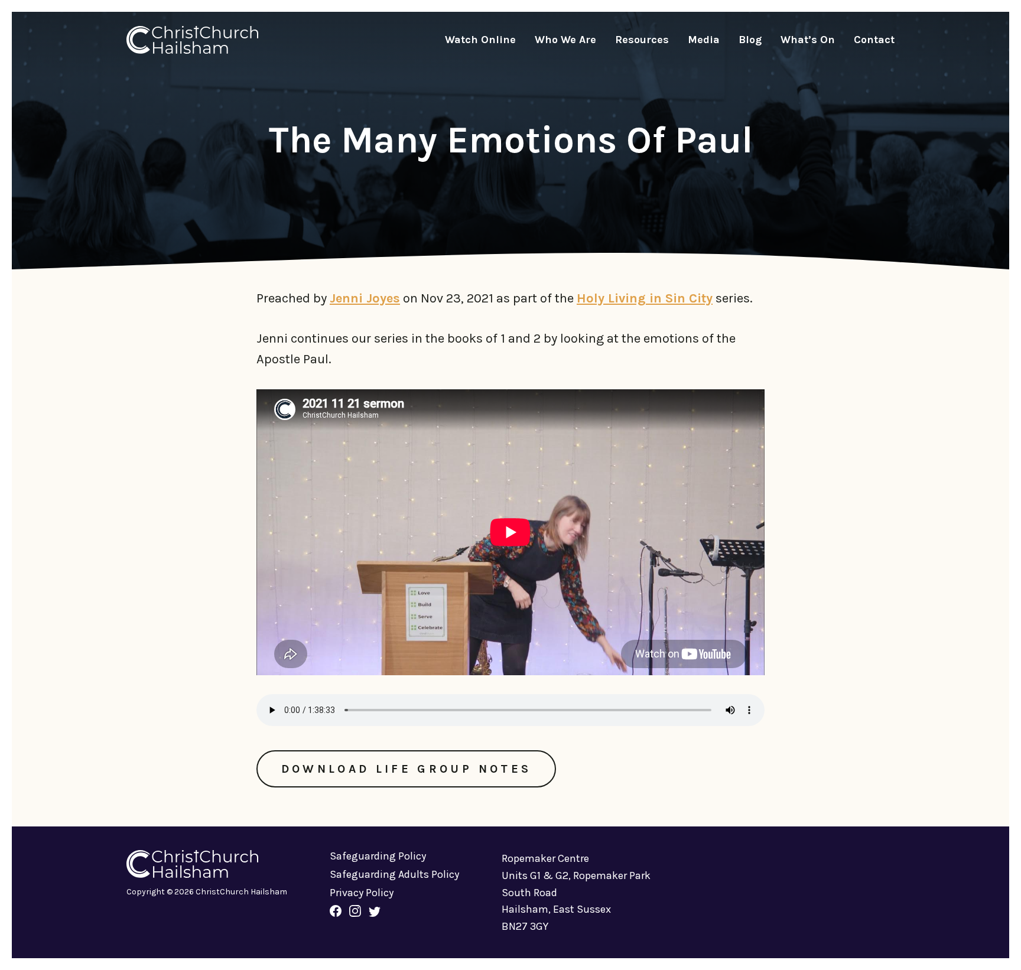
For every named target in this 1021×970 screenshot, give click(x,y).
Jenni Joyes (365, 298)
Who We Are (565, 39)
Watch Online (480, 39)
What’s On (808, 39)
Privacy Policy (362, 892)
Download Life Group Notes (406, 769)
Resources (642, 39)
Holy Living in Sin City (645, 298)
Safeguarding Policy (378, 855)
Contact (874, 39)
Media (704, 39)
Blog (750, 39)
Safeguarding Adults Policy (394, 874)
